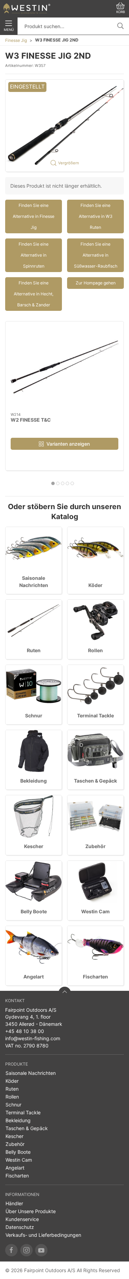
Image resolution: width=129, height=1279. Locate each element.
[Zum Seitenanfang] (64, 993)
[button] (64, 125)
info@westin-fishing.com (32, 1038)
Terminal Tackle (95, 715)
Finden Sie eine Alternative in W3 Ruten (95, 216)
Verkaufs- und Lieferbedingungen (43, 1235)
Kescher (33, 846)
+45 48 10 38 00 (24, 1031)
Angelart (33, 976)
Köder (95, 585)
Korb (120, 12)
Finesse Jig (16, 40)
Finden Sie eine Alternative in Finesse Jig (33, 216)
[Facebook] (11, 1250)
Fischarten (95, 976)
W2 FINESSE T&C (31, 420)
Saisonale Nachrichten (31, 1073)
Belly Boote (34, 911)
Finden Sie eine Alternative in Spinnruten (34, 255)
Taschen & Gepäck (95, 781)
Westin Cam (95, 911)
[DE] (27, 8)
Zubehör (95, 846)
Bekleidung (33, 781)
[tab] (53, 483)
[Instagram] (26, 1250)
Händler (14, 1203)
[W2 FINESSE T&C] (64, 367)
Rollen (95, 650)
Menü (9, 30)
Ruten (34, 650)
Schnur (33, 715)
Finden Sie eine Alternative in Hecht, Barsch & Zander (33, 293)
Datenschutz (20, 1227)
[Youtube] (41, 1250)
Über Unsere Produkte (31, 1211)
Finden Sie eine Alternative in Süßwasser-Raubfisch (95, 255)
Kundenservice (22, 1219)
